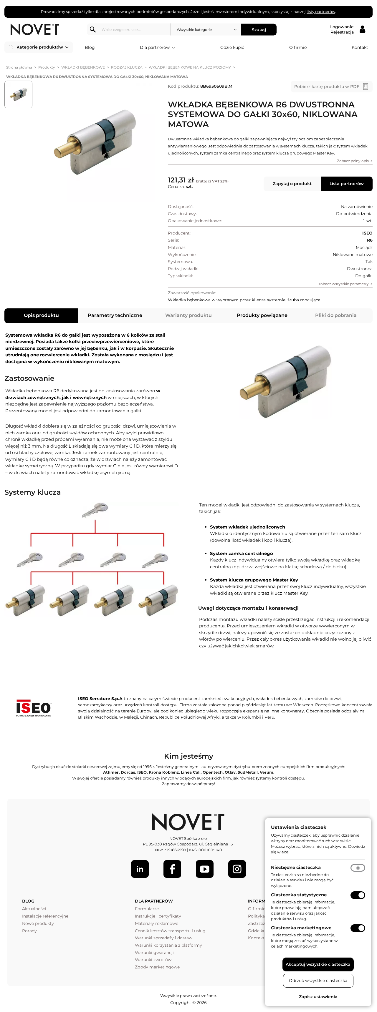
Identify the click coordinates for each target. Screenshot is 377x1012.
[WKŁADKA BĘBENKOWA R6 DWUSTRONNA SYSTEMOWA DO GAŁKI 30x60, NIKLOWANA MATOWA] (95, 142)
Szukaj (259, 29)
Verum (266, 772)
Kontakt (360, 47)
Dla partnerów (155, 47)
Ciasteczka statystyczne (299, 895)
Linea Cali (191, 772)
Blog (90, 47)
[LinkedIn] (140, 869)
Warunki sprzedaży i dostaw (163, 937)
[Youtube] (205, 869)
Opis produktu (41, 315)
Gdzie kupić (232, 47)
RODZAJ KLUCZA (127, 67)
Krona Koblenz (164, 772)
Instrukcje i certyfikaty (158, 916)
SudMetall (248, 772)
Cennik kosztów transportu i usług (170, 930)
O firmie (298, 47)
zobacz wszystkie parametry (344, 284)
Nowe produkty (38, 923)
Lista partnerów (347, 183)
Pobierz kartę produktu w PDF (326, 86)
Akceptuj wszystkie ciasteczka (318, 964)
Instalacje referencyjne (45, 916)
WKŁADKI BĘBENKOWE (83, 67)
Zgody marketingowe (157, 967)
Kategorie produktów (39, 47)
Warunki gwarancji (154, 952)
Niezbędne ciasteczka (296, 867)
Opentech (213, 772)
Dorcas (128, 772)
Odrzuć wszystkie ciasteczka (318, 980)
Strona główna (19, 67)
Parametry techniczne (115, 315)
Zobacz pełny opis (353, 161)
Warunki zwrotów (153, 959)
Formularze (147, 908)
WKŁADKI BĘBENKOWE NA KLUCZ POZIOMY (190, 67)
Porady (29, 930)
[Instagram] (237, 869)
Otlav (230, 772)
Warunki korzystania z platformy (168, 945)
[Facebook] (172, 869)
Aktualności (34, 908)
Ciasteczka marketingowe (301, 927)
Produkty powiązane (262, 315)
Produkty (46, 67)
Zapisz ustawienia (318, 996)
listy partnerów (321, 11)
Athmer (111, 772)
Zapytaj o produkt (292, 183)
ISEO (142, 772)
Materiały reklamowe (156, 923)
